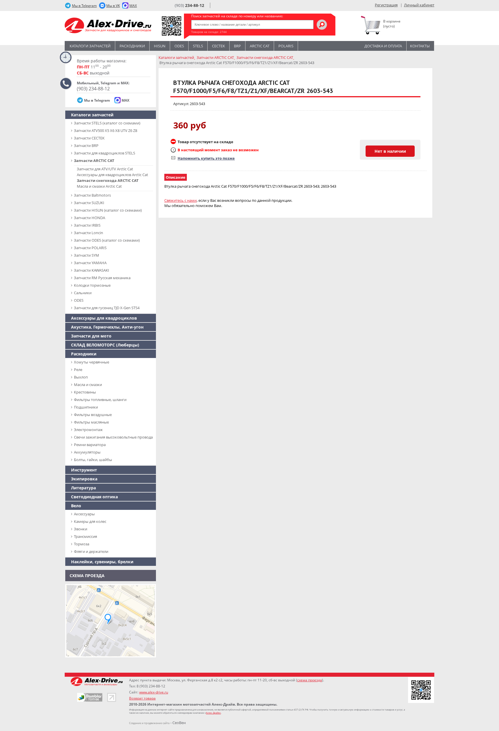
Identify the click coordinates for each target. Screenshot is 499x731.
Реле (78, 369)
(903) (189, 5)
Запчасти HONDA (89, 217)
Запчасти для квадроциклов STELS (104, 153)
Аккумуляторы (87, 452)
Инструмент (84, 470)
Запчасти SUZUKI (89, 202)
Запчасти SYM (86, 255)
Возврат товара (142, 698)
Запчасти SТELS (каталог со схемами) (107, 123)
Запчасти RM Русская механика (102, 277)
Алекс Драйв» (213, 712)
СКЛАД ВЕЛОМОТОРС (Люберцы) (105, 345)
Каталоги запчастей (90, 46)
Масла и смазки (88, 384)
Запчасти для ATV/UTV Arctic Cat (105, 168)
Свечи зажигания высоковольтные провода (113, 437)
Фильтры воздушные (93, 414)
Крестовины (85, 392)
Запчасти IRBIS (87, 225)
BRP (237, 46)
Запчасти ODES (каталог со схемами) (107, 240)
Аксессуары (84, 513)
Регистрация (386, 5)
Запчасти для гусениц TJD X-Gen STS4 (106, 307)
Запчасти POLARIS (90, 247)
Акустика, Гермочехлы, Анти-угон (107, 327)
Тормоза (81, 544)
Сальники (83, 292)
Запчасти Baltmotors (92, 195)
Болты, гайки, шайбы (93, 459)
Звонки (80, 529)
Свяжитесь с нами (180, 200)
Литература (83, 488)
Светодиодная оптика (94, 496)
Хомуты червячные (91, 362)
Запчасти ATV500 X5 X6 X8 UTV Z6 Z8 (105, 130)
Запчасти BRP (86, 145)
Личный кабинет (419, 5)
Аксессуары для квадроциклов (104, 318)
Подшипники (86, 407)
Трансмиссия (85, 536)
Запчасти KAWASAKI (91, 270)
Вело (76, 505)
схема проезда (309, 680)
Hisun (159, 46)
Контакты (420, 46)
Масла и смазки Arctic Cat (99, 186)
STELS (198, 46)
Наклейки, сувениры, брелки (102, 561)
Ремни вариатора (90, 444)
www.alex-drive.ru (153, 692)
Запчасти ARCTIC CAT (94, 160)
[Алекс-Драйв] (108, 26)
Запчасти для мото (91, 336)
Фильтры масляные (91, 422)
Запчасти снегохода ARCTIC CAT (108, 180)
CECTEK (218, 46)
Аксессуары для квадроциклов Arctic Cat (112, 174)
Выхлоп (81, 377)
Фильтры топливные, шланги (100, 399)
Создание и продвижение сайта (149, 723)
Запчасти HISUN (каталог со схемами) (108, 210)
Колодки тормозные (92, 285)
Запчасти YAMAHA (90, 262)
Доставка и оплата (383, 46)
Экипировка (84, 479)
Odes (179, 46)
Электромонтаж (88, 429)
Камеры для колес (90, 521)
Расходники (132, 46)
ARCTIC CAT (259, 46)
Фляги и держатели (91, 551)
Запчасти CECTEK (89, 138)
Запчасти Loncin (88, 232)
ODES (78, 300)
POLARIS (285, 46)
